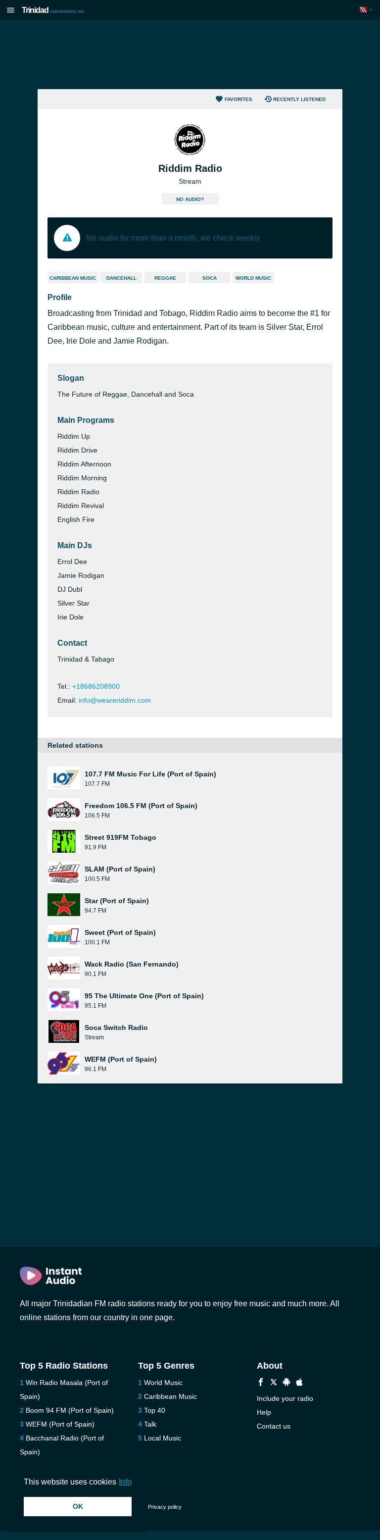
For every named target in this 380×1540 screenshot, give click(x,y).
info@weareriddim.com (115, 700)
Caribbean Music (72, 278)
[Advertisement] (190, 54)
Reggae (165, 278)
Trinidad (53, 10)
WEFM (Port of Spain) (60, 1424)
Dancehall (121, 278)
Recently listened (299, 99)
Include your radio (285, 1398)
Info (125, 1482)
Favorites (238, 99)
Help (264, 1412)
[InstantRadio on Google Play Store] (286, 1383)
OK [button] (78, 1506)
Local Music (162, 1438)
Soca (209, 278)
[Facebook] (261, 1383)
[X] (274, 1383)
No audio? (190, 199)
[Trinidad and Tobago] (367, 9)
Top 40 (154, 1410)
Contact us (273, 1426)
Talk (150, 1424)
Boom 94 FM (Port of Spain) (70, 1410)
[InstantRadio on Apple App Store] (299, 1383)
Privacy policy (165, 1507)
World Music (253, 278)
